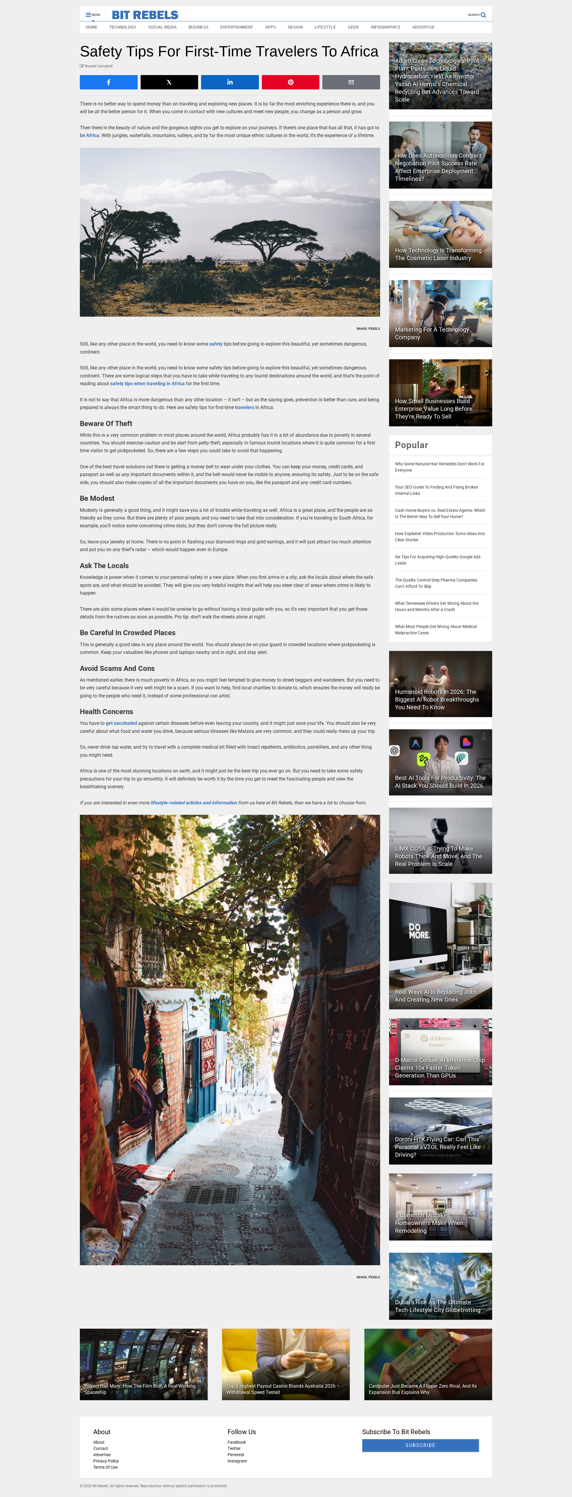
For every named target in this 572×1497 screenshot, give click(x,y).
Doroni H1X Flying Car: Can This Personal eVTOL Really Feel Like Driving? (438, 1147)
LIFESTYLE (325, 27)
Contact (100, 1448)
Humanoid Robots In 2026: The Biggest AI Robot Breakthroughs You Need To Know (437, 699)
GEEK (353, 27)
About (99, 1442)
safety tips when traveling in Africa (147, 383)
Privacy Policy (106, 1461)
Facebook (237, 1442)
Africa (92, 135)
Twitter (234, 1448)
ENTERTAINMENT (236, 27)
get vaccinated (121, 723)
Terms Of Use (105, 1467)
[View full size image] (230, 232)
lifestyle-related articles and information (193, 803)
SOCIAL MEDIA (162, 27)
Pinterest (236, 1454)
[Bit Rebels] (142, 16)
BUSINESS (199, 27)
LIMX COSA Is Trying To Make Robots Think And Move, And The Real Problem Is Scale (438, 856)
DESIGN (295, 27)
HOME (91, 27)
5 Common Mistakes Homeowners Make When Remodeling (429, 1223)
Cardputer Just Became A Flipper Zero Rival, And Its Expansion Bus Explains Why (423, 1389)
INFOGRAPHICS (385, 27)
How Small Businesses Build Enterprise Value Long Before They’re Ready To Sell (433, 408)
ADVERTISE (423, 27)
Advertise (102, 1454)
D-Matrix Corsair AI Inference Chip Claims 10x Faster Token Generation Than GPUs (440, 1067)
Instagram (237, 1461)
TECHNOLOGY (122, 27)
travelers (244, 407)
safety (216, 344)
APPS (270, 27)
